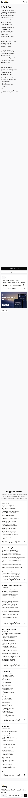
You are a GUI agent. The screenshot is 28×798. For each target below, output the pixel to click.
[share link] (24, 288)
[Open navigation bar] (25, 2)
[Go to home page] (5, 2)
